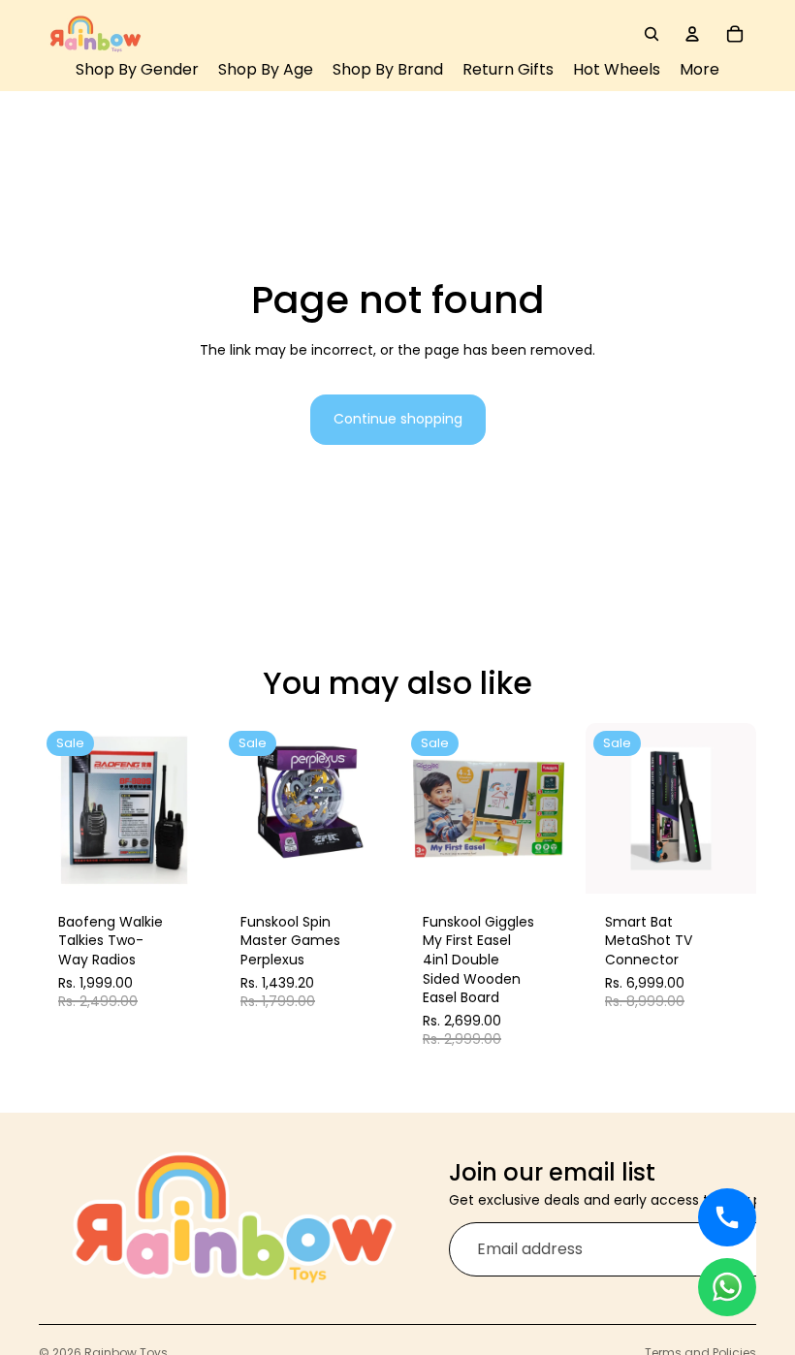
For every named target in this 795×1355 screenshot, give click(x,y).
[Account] (692, 34)
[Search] (651, 34)
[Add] (180, 863)
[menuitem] (699, 70)
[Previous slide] (60, 808)
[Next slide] (188, 808)
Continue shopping (398, 418)
